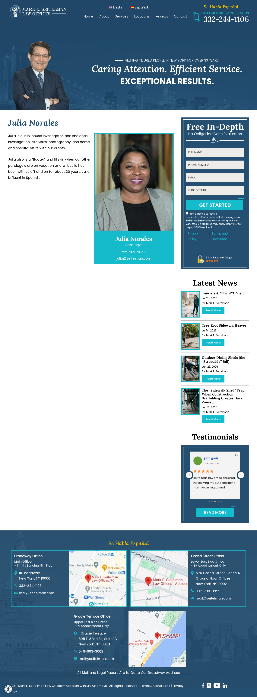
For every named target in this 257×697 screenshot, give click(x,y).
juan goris (211, 458)
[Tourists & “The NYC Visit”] (190, 304)
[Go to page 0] (209, 501)
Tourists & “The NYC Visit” (223, 293)
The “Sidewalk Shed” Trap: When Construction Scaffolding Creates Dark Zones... (223, 396)
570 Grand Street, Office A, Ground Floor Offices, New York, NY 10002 (218, 578)
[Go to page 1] (212, 501)
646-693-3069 (91, 651)
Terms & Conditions (155, 686)
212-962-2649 (134, 252)
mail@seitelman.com (36, 593)
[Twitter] (208, 686)
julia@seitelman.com (133, 258)
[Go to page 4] (221, 501)
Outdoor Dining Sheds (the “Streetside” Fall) (223, 359)
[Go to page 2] (215, 501)
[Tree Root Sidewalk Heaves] (190, 336)
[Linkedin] (224, 686)
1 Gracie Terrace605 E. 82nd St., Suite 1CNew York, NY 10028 (98, 639)
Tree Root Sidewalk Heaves (224, 325)
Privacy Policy (193, 236)
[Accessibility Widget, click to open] (8, 689)
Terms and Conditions (220, 236)
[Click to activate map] (97, 605)
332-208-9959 (208, 591)
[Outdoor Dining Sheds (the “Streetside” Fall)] (190, 369)
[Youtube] (216, 686)
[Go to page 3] (218, 501)
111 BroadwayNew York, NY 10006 (34, 576)
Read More (213, 310)
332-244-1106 (226, 19)
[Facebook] (203, 686)
